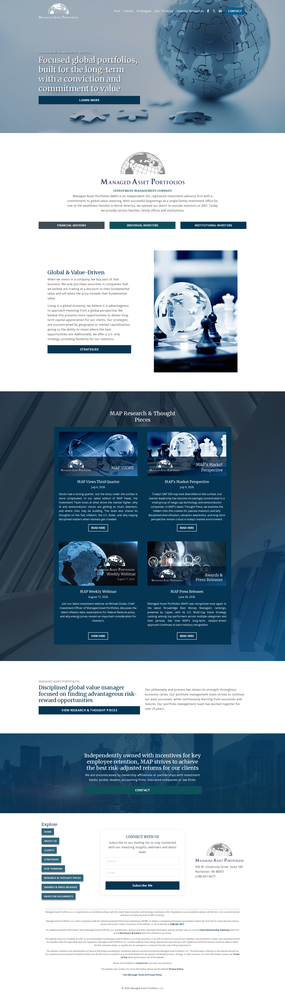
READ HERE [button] (98, 528)
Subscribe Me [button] (142, 885)
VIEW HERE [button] (98, 636)
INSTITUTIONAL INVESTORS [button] (213, 225)
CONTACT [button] (235, 11)
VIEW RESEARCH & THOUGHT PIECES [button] (89, 710)
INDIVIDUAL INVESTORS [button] (142, 225)
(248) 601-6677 (177, 924)
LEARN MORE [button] (89, 100)
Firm (117, 11)
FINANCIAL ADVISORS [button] (71, 225)
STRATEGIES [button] (89, 349)
